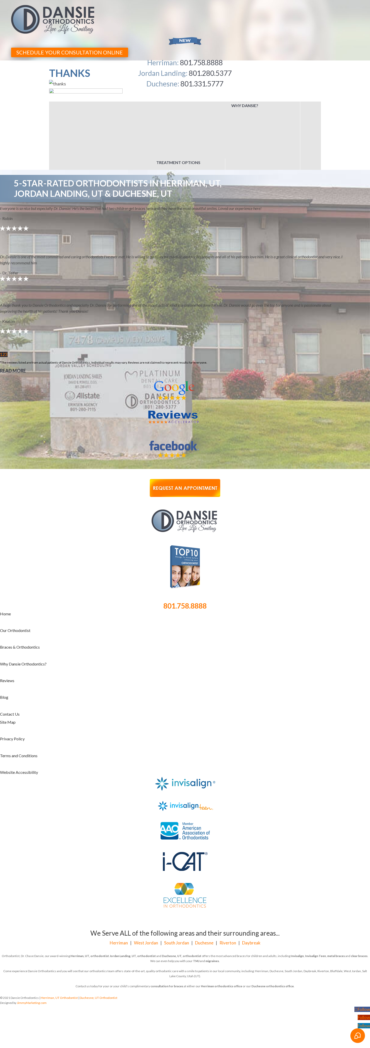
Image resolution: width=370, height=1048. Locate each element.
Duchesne (204, 894)
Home (5, 565)
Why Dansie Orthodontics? (23, 615)
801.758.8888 (185, 557)
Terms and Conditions (19, 707)
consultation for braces (167, 938)
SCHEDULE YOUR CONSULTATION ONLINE (69, 52)
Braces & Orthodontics (20, 598)
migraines (212, 912)
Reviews (7, 632)
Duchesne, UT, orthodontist (181, 907)
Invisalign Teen (315, 907)
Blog (4, 648)
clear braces (359, 907)
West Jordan (146, 894)
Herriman (119, 894)
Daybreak (251, 894)
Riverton (227, 894)
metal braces (336, 907)
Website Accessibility (19, 723)
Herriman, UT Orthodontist (59, 949)
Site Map (8, 673)
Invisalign (297, 907)
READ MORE (13, 322)
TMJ (196, 912)
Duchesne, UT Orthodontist (98, 949)
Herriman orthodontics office (221, 938)
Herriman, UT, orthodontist (89, 907)
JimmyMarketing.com (32, 954)
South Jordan (176, 894)
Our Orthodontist (15, 582)
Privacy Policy (12, 690)
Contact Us (10, 665)
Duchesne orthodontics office (272, 938)
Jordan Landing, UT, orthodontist (132, 907)
